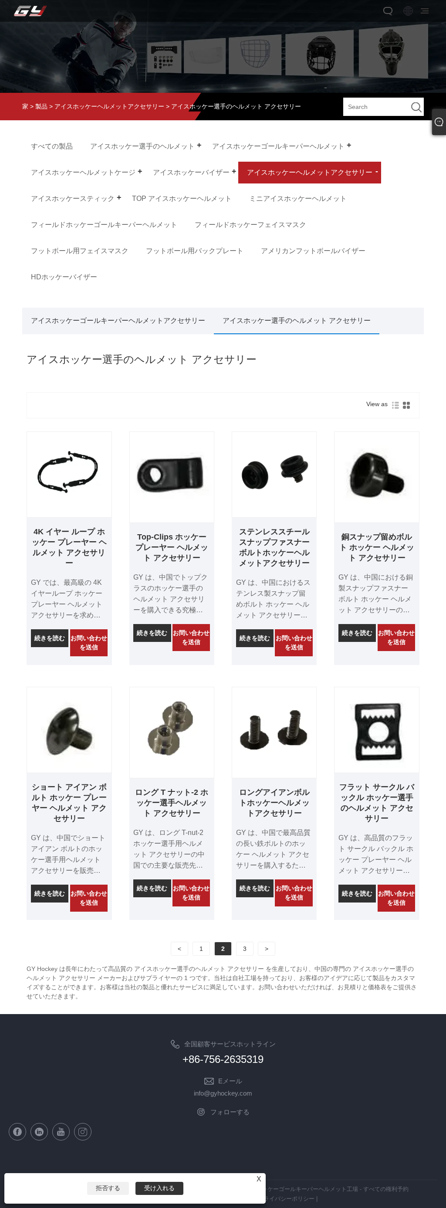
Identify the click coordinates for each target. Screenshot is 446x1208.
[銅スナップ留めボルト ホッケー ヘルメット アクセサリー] (376, 513)
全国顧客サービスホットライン (230, 1044)
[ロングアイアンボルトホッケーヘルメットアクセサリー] (274, 769)
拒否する (108, 1187)
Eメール (230, 1081)
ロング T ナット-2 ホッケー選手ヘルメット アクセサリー (171, 803)
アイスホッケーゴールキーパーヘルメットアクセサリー (118, 320)
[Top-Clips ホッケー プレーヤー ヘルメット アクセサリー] (172, 513)
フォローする (230, 1112)
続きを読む (49, 638)
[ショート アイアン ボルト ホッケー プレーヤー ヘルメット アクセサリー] (69, 769)
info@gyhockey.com (223, 1093)
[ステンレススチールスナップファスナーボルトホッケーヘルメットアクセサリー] (274, 513)
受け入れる (159, 1187)
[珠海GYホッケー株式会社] (30, 16)
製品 (41, 106)
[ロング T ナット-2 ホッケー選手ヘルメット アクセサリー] (172, 769)
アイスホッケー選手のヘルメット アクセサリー (297, 320)
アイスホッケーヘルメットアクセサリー (109, 106)
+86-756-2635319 (223, 1059)
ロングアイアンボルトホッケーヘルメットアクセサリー (274, 803)
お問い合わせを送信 (89, 643)
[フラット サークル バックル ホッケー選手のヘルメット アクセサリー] (376, 769)
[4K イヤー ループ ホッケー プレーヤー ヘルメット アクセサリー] (69, 513)
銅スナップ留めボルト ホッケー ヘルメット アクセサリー (376, 547)
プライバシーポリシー (286, 1198)
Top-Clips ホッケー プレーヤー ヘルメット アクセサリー (171, 547)
